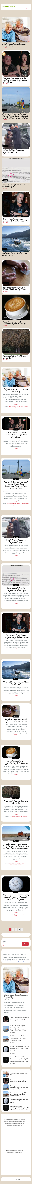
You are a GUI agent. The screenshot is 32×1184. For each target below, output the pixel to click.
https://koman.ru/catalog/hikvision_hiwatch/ (17, 961)
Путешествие (25, 503)
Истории (19, 863)
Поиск (4, 941)
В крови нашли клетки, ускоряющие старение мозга (14, 45)
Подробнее (16, 404)
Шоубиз (5, 146)
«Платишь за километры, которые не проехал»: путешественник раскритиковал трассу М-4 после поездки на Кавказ (15, 116)
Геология (10, 914)
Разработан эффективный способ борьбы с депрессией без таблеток (14, 288)
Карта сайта (17, 1179)
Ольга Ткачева (23, 816)
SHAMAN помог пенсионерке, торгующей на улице (13, 151)
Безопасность (12, 863)
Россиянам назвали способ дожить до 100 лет (15, 357)
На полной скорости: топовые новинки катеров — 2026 (15, 254)
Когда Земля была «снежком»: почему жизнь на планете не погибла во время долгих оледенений (16, 897)
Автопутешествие (11, 503)
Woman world (8, 6)
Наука (20, 406)
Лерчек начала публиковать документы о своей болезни (15, 185)
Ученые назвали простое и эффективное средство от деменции (14, 322)
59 (19, 929)
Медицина (16, 406)
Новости (25, 406)
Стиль (5, 248)
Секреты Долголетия (16, 408)
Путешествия (16, 505)
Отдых (5, 39)
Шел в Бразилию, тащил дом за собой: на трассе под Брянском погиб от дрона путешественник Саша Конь (16, 846)
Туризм (20, 864)
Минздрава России (14, 816)
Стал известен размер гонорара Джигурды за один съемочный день (16, 220)
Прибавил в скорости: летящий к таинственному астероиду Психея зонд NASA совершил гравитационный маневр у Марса (19, 1059)
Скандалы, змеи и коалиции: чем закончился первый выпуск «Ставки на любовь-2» (15, 80)
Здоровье (6, 283)
